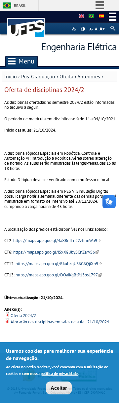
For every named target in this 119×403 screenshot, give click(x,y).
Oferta (66, 76)
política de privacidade (59, 373)
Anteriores (88, 76)
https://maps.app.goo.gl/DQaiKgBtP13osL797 (59, 275)
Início (10, 76)
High (82, 29)
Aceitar (59, 388)
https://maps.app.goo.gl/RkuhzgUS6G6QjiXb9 (59, 263)
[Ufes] (26, 24)
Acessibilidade (74, 29)
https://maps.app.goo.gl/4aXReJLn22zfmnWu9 (57, 240)
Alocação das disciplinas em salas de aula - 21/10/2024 (60, 322)
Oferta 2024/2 (23, 315)
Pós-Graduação (38, 76)
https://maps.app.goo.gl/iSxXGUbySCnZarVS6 (56, 252)
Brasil (20, 5)
